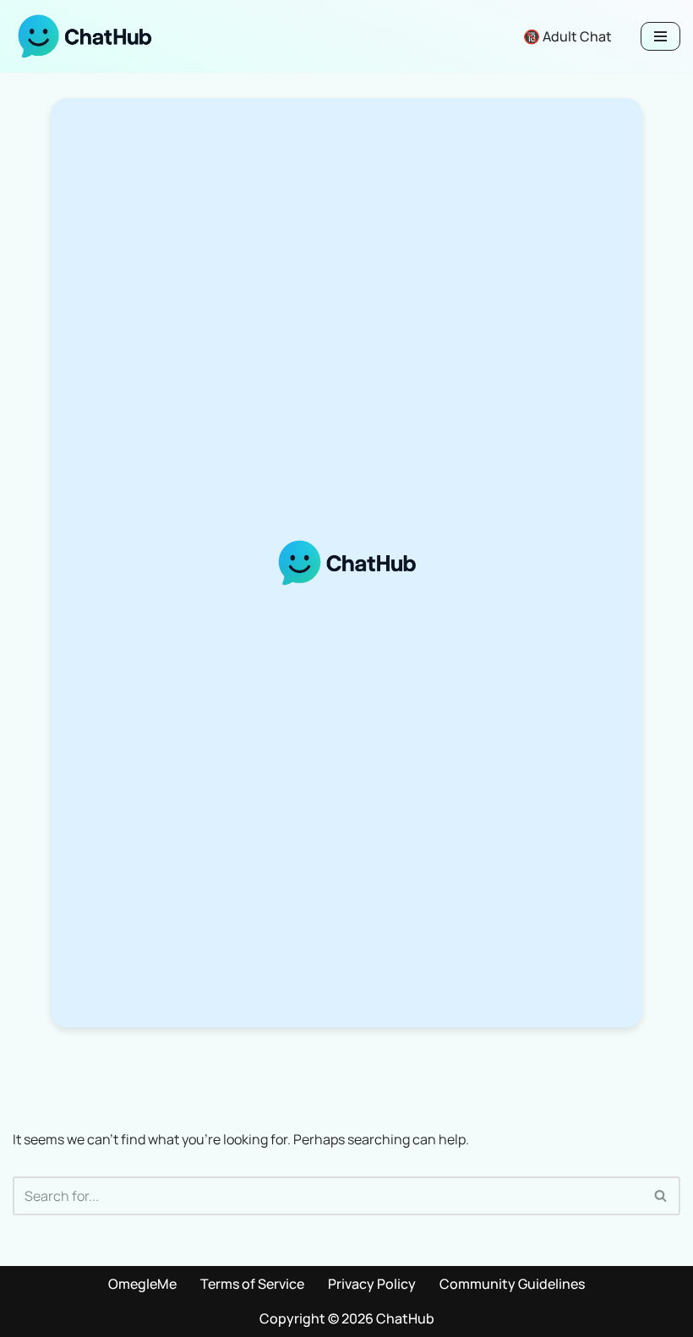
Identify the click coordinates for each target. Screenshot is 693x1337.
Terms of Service (252, 1283)
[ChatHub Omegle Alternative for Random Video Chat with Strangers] (84, 36)
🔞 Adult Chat (567, 36)
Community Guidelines (512, 1283)
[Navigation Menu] (660, 36)
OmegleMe (142, 1283)
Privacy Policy (372, 1283)
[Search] (661, 1195)
